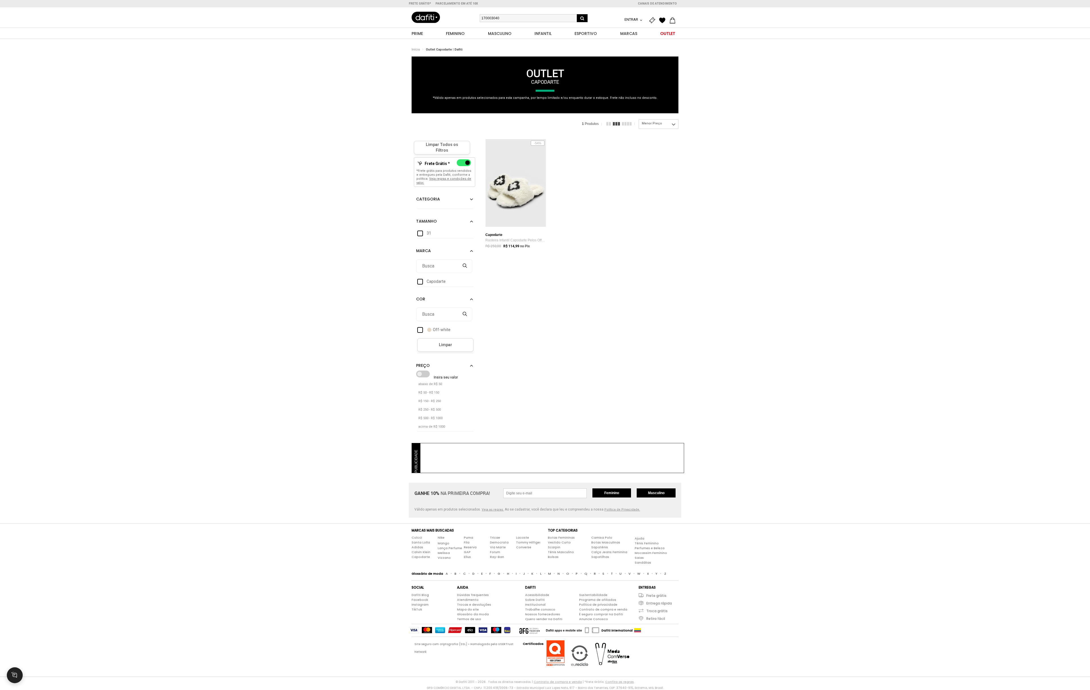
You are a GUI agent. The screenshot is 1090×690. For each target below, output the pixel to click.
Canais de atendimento (657, 3)
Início (416, 49)
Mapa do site (468, 609)
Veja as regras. (493, 509)
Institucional (535, 605)
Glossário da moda (473, 614)
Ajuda (639, 538)
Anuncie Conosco (593, 619)
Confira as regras (619, 681)
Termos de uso (469, 619)
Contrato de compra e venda (603, 609)
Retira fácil (655, 618)
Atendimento (468, 600)
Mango (443, 543)
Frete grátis (656, 595)
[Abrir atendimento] (15, 675)
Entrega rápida (659, 603)
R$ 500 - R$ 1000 (430, 418)
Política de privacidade (598, 605)
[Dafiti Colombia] (637, 630)
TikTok (417, 609)
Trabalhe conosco (540, 609)
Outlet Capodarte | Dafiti (444, 49)
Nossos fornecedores (542, 614)
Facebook (420, 600)
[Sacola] (673, 20)
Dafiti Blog (420, 595)
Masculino (656, 493)
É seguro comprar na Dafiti (601, 614)
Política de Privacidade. (622, 509)
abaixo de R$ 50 (430, 384)
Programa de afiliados (597, 600)
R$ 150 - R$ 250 (429, 401)
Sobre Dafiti (535, 600)
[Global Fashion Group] (529, 630)
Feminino (611, 493)
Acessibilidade (537, 595)
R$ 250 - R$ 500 (429, 409)
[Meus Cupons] (653, 20)
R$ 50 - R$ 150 (428, 392)
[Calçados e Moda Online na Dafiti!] (426, 17)
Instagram (420, 605)
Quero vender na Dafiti (543, 619)
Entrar (631, 19)
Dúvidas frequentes (473, 595)
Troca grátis (657, 611)
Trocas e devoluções (474, 605)
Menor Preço (652, 123)
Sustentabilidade (593, 595)
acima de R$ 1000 (431, 426)
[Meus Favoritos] (663, 20)
